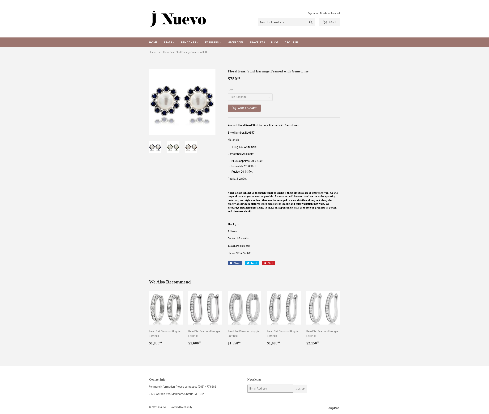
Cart (332, 22)
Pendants (189, 42)
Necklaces (235, 42)
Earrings (212, 42)
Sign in (311, 13)
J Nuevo (162, 407)
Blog (274, 42)
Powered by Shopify (181, 407)
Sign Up (300, 388)
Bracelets (257, 42)
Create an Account (330, 13)
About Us (291, 42)
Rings (168, 42)
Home (153, 42)
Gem (230, 90)
